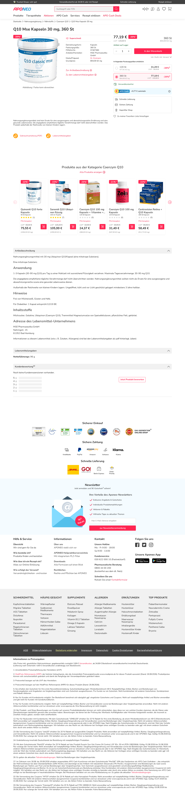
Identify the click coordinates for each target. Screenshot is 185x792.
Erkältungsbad (129, 615)
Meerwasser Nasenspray (127, 620)
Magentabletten (48, 629)
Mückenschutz (155, 623)
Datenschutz (102, 650)
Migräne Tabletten (22, 608)
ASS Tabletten (20, 611)
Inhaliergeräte (128, 625)
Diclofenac (18, 615)
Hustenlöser (128, 608)
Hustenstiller (128, 604)
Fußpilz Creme (156, 619)
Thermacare (46, 614)
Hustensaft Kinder (130, 633)
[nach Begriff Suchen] (116, 9)
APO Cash (62, 15)
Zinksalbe (153, 611)
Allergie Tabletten (103, 608)
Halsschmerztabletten (132, 611)
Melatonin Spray (75, 611)
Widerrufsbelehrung (42, 650)
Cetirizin (98, 621)
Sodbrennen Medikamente (46, 609)
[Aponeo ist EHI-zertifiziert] (52, 432)
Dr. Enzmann (95, 58)
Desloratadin (101, 633)
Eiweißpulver (73, 608)
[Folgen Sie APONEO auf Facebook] (137, 544)
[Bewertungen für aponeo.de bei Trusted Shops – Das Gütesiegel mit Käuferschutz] (38, 431)
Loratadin (99, 629)
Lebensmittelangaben (26, 350)
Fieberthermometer (158, 604)
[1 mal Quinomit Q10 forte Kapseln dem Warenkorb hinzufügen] (44, 226)
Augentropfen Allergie (105, 611)
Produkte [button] (18, 15)
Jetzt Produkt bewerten (132, 379)
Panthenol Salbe (157, 627)
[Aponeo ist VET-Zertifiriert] (78, 431)
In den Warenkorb (153, 51)
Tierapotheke (33, 15)
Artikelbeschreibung (25, 250)
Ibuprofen (17, 619)
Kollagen (71, 615)
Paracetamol (19, 623)
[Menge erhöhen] (128, 51)
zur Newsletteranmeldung (113, 528)
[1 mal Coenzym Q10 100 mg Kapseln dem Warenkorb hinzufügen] (132, 226)
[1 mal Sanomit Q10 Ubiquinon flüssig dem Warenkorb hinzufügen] (73, 226)
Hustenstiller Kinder (131, 629)
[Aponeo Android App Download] (159, 560)
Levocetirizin (101, 625)
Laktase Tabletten (76, 627)
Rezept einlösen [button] (91, 15)
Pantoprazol (154, 615)
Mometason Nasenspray (100, 617)
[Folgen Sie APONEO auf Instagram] (151, 544)
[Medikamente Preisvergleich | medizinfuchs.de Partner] (116, 432)
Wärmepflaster (47, 604)
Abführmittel (46, 625)
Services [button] (75, 15)
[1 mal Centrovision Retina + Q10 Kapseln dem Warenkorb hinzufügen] (161, 226)
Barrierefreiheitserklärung (149, 650)
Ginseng (71, 630)
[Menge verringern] (116, 51)
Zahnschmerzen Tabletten (20, 634)
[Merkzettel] (164, 9)
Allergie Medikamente (105, 604)
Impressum (86, 650)
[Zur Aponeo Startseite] (22, 9)
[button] (49, 15)
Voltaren (44, 618)
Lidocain (44, 633)
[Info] (169, 91)
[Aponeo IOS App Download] (142, 560)
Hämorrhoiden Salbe (50, 621)
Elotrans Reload (75, 604)
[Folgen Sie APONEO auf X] (144, 544)
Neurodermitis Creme (159, 608)
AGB (25, 650)
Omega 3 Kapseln (76, 623)
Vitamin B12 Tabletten (78, 619)
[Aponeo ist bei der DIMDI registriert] (65, 431)
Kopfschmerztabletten (24, 604)
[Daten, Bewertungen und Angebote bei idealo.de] (104, 432)
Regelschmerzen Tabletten (21, 628)
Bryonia (152, 630)
